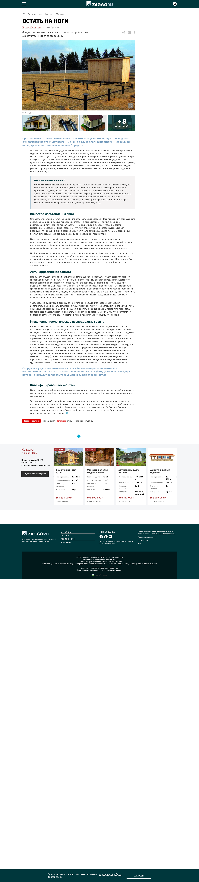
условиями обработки (110, 874)
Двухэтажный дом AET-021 (97, 471)
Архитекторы (68, 539)
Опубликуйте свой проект (35, 474)
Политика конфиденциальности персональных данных (99, 570)
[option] (68, 476)
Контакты (66, 542)
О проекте (66, 532)
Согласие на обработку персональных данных (99, 568)
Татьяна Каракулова (32, 27)
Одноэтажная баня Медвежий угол (66, 471)
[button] (54, 476)
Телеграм (61, 421)
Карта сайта (143, 540)
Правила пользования (147, 537)
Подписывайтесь (31, 421)
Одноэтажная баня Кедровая (129, 471)
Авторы (65, 535)
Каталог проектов (29, 451)
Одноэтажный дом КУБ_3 (160, 471)
